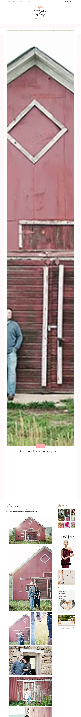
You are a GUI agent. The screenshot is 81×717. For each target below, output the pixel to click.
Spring (16, 506)
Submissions (15, 1)
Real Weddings (31, 25)
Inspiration (46, 25)
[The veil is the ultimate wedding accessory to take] (67, 525)
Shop (25, 25)
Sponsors (22, 1)
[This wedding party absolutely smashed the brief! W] (74, 525)
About (9, 1)
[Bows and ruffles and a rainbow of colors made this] (74, 518)
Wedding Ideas (54, 25)
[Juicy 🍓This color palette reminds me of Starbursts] (61, 525)
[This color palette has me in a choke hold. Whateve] (61, 518)
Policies (28, 1)
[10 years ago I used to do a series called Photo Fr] (61, 512)
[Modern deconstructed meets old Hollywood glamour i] (74, 512)
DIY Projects (39, 25)
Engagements (40, 445)
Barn (11, 506)
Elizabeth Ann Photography (39, 509)
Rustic (7, 506)
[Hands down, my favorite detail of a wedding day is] (67, 518)
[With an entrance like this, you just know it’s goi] (67, 512)
